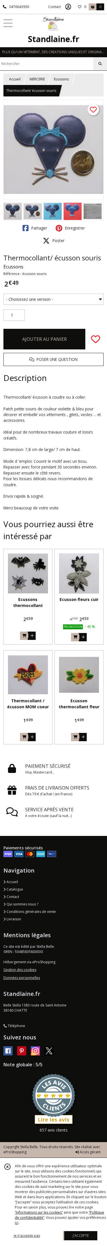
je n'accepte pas (27, 1235)
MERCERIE (37, 79)
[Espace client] (68, 7)
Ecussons (61, 79)
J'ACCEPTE (81, 1235)
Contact (54, 6)
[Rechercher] (100, 63)
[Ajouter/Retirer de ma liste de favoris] (95, 339)
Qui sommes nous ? (22, 904)
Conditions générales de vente (31, 911)
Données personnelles (21, 977)
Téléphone (16, 1025)
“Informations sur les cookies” (39, 1212)
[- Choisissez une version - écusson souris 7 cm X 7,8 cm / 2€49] (53, 299)
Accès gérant (89, 1152)
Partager (38, 228)
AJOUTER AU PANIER (44, 339)
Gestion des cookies (19, 969)
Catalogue (14, 889)
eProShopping (15, 1152)
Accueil (15, 79)
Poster (57, 240)
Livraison (13, 919)
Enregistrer (74, 228)
